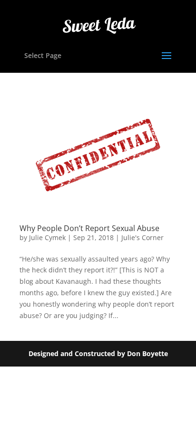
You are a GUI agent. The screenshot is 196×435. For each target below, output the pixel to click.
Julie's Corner (142, 237)
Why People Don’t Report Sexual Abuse (89, 228)
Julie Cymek (47, 237)
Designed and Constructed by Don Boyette (98, 353)
